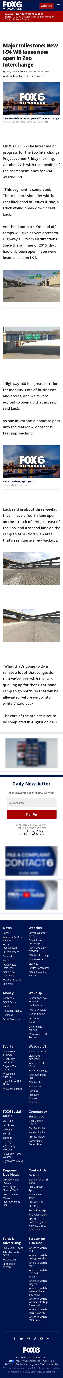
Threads (7, 1137)
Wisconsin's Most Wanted (13, 938)
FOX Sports (35, 1086)
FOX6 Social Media (12, 1113)
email (48, 1338)
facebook (15, 1338)
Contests (34, 1175)
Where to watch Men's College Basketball (38, 1291)
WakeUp (35, 993)
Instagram (8, 1129)
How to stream (37, 1051)
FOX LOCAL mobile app (9, 973)
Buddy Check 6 (37, 1132)
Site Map (8, 983)
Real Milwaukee (37, 1009)
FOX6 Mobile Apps (36, 1188)
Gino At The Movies (35, 1028)
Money (8, 993)
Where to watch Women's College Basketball (38, 1302)
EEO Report (35, 1206)
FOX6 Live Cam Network (37, 949)
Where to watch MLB (38, 1264)
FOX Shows (35, 1102)
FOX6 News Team (35, 1196)
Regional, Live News (11, 1172)
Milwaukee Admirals (9, 1075)
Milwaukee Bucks (12, 1088)
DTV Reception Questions (37, 1228)
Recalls (7, 1006)
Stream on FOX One (37, 1240)
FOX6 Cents (9, 1002)
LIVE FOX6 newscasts (35, 1057)
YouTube (8, 1120)
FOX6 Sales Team (13, 1248)
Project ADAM (37, 1136)
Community (38, 1111)
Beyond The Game (10, 1068)
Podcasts (8, 956)
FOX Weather (36, 959)
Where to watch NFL (38, 1249)
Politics (7, 960)
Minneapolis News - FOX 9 (10, 1188)
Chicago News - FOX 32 (12, 1181)
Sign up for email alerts (38, 1181)
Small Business (11, 1019)
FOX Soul (34, 1090)
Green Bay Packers (9, 1060)
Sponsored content (9, 1265)
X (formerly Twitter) (9, 1148)
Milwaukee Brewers (9, 1053)
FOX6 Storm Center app (36, 942)
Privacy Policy (35, 831)
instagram (28, 1338)
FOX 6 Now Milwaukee (32, 71)
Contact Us (37, 1170)
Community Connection (35, 1142)
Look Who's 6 (36, 1005)
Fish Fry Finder (37, 1128)
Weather (35, 928)
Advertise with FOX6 (11, 1253)
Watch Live (46, 6)
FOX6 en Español (12, 979)
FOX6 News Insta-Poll (9, 966)
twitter (21, 1338)
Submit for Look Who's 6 (38, 999)
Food (32, 1022)
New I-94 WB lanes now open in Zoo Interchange (31, 118)
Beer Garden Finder (36, 1122)
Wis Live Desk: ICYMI (37, 1064)
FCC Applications (38, 1214)
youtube (41, 1338)
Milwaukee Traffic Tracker (39, 1035)
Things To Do (36, 1116)
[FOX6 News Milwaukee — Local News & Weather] (13, 5)
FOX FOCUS (9, 1259)
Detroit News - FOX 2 (11, 1196)
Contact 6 (8, 998)
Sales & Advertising (12, 1240)
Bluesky (7, 1142)
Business (8, 1015)
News (47, 71)
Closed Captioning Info (37, 1220)
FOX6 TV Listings (38, 1070)
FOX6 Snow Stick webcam (38, 973)
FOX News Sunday (35, 1096)
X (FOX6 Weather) (13, 1161)
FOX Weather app (39, 955)
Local (6, 932)
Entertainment (11, 952)
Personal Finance (12, 1010)
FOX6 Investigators (10, 946)
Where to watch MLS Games (38, 1318)
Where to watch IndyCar (38, 1282)
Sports (8, 1046)
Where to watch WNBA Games (38, 1311)
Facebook (8, 1125)
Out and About (37, 1014)
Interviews (34, 1018)
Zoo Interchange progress (18, 481)
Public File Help (37, 1210)
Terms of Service (34, 834)
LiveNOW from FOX (37, 1076)
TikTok (6, 1133)
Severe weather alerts (37, 934)
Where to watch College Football (38, 1257)
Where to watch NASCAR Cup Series (38, 1273)
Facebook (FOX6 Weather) (12, 1155)
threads (35, 1338)
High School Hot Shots (12, 1082)
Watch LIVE (38, 1046)
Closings (33, 963)
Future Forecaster (39, 968)
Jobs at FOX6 (36, 1201)
